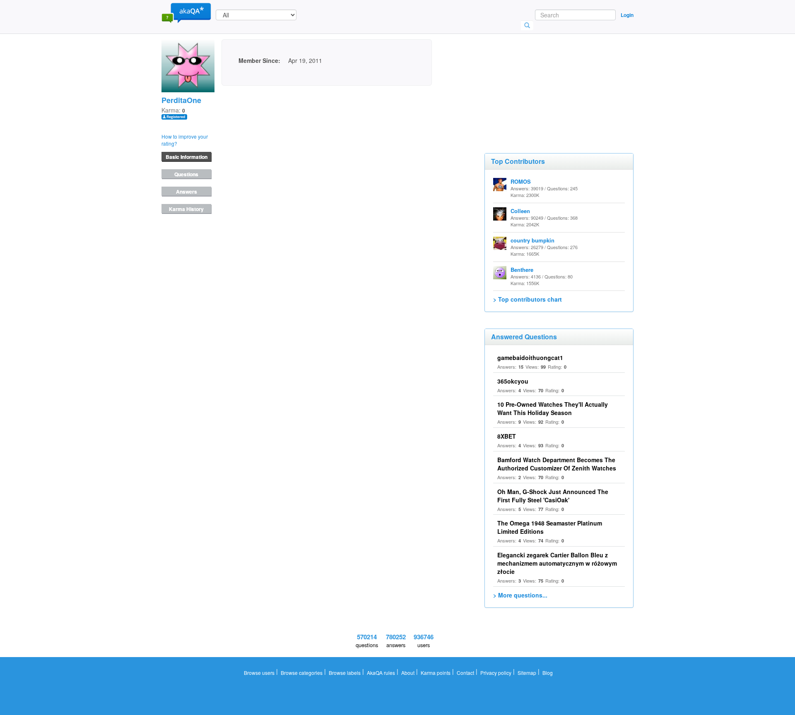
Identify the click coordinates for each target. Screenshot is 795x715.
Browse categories (302, 672)
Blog (547, 672)
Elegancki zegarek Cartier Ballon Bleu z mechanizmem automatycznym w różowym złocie (557, 563)
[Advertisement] (546, 80)
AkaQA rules (381, 672)
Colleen (520, 211)
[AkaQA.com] (186, 12)
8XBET (506, 436)
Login (627, 15)
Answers (186, 191)
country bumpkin (532, 240)
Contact (465, 672)
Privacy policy (495, 672)
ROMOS (521, 181)
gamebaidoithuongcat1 (530, 357)
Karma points (435, 672)
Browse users (259, 672)
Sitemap (527, 672)
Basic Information (186, 157)
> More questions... (520, 595)
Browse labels (345, 672)
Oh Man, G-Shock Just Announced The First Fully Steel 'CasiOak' (552, 495)
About (407, 672)
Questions (186, 174)
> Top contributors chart (527, 299)
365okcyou (512, 381)
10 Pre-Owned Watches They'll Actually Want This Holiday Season (552, 408)
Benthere (522, 270)
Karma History (186, 209)
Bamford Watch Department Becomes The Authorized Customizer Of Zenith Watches (556, 464)
